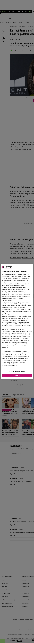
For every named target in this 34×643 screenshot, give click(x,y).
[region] (17, 321)
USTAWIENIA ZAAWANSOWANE (17, 371)
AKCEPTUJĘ (17, 376)
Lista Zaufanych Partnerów (9, 365)
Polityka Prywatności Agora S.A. (23, 325)
